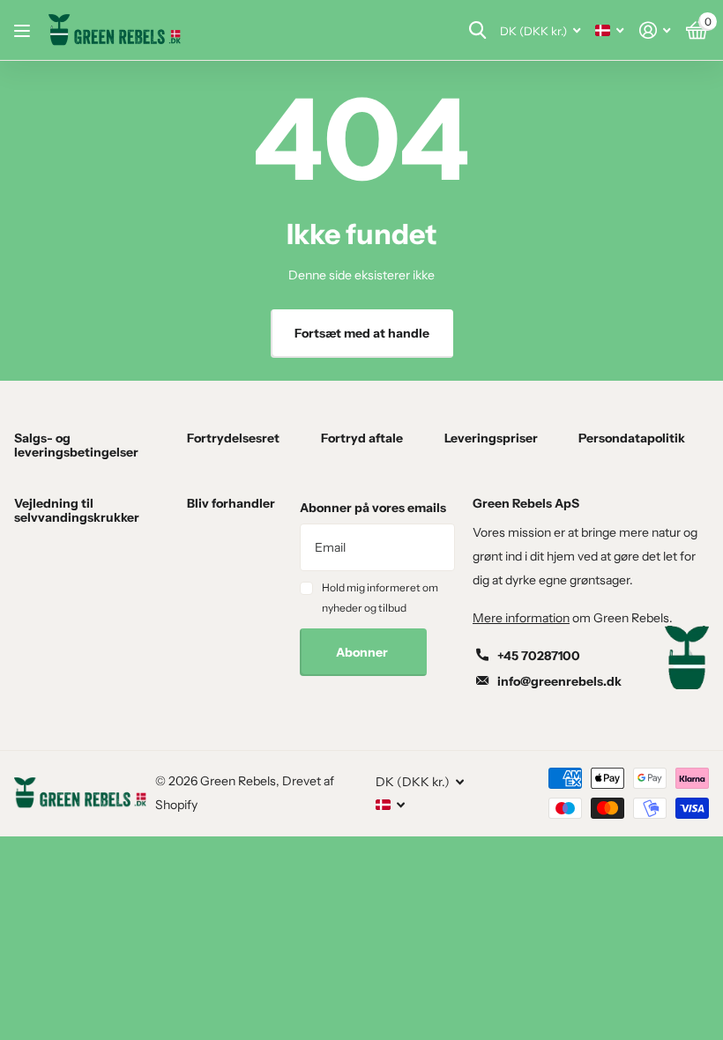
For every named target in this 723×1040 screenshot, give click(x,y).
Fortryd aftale (362, 438)
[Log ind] (654, 30)
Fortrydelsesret (233, 438)
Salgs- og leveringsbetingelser (76, 445)
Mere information (521, 618)
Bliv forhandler (231, 503)
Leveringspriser (491, 438)
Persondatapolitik (631, 438)
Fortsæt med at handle (361, 333)
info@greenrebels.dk (559, 681)
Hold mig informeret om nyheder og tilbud (380, 597)
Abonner (363, 652)
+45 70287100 (538, 656)
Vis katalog (24, 30)
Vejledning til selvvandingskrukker (76, 510)
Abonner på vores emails (373, 508)
